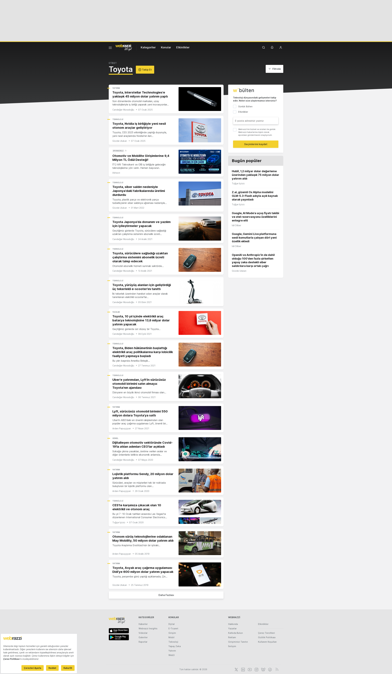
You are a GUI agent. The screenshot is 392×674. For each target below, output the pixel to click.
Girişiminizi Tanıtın (238, 641)
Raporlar (143, 641)
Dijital (171, 624)
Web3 (171, 655)
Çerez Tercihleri (266, 633)
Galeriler (143, 637)
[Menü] (110, 48)
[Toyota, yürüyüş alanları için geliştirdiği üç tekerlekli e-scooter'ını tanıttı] (200, 292)
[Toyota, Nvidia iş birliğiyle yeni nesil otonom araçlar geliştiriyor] (200, 130)
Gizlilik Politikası (267, 637)
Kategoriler (148, 47)
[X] (236, 669)
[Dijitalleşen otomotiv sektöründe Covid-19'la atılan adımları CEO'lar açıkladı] (200, 449)
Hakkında (233, 624)
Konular (166, 47)
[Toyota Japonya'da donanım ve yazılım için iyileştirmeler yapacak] (200, 229)
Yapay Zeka (174, 646)
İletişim (232, 646)
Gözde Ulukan (119, 141)
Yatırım (116, 88)
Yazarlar (232, 628)
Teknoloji (117, 119)
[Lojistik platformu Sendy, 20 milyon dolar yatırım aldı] (200, 481)
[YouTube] (249, 669)
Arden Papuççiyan (121, 428)
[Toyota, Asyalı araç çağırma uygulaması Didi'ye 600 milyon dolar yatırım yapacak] (200, 574)
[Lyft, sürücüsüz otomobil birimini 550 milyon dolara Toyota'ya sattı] (200, 418)
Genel (115, 438)
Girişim (172, 633)
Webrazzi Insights (148, 628)
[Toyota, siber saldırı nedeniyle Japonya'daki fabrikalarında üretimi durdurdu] (200, 194)
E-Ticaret (173, 628)
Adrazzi (116, 172)
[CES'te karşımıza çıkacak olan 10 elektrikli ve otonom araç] (200, 512)
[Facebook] (269, 669)
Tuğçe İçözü (118, 522)
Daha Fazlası (166, 595)
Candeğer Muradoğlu (123, 109)
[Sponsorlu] (200, 162)
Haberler (143, 624)
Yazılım (116, 312)
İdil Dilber (236, 225)
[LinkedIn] (243, 669)
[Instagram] (256, 669)
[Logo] (123, 47)
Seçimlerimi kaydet (255, 144)
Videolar (143, 633)
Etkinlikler (183, 47)
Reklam (232, 637)
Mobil (171, 637)
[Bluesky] (263, 669)
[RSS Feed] (276, 669)
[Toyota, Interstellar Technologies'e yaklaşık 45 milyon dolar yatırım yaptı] (200, 99)
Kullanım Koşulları (267, 641)
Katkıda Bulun (235, 633)
